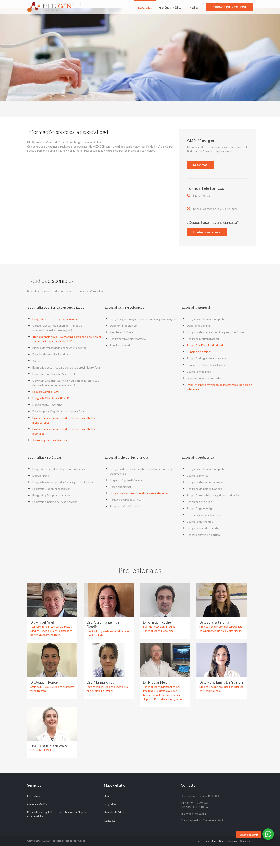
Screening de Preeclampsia (49, 440)
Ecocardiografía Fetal (45, 391)
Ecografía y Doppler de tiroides (206, 345)
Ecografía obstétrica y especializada (55, 319)
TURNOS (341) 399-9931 (229, 7)
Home (107, 796)
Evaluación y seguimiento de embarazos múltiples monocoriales (56, 814)
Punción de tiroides (199, 352)
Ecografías (145, 7)
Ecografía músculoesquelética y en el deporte (139, 493)
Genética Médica (170, 7)
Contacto (109, 820)
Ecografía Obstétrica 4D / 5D (50, 398)
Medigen (194, 7)
